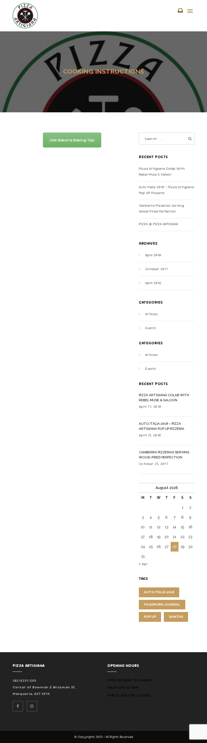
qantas (176, 617)
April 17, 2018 (150, 406)
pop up (150, 617)
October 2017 (156, 269)
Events (150, 328)
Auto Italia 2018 (159, 592)
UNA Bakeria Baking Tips (72, 140)
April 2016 (153, 283)
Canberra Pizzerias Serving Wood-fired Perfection (164, 454)
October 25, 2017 (153, 463)
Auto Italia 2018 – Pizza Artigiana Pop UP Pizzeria (161, 426)
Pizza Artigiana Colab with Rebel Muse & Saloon (164, 397)
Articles (151, 314)
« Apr (143, 564)
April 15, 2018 (150, 435)
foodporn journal (162, 604)
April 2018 (153, 255)
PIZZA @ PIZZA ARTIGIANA (158, 224)
